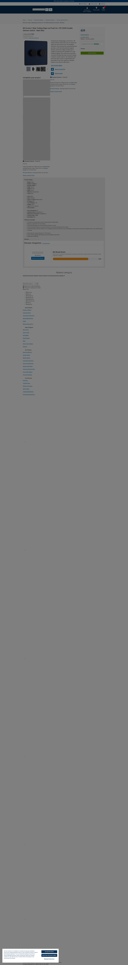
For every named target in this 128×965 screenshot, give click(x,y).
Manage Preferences (49, 958)
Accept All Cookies (49, 951)
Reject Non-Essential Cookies (49, 955)
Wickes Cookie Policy (21, 958)
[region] (30, 956)
